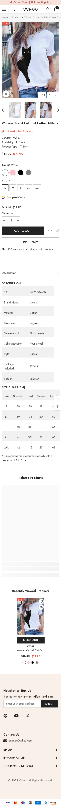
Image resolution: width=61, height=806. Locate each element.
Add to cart (23, 231)
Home (5, 17)
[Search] (13, 9)
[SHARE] (56, 231)
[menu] (4, 9)
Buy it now (31, 242)
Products (16, 17)
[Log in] (47, 9)
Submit (49, 704)
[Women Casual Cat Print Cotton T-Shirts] (31, 616)
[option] (30, 60)
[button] (50, 95)
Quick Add (30, 640)
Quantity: (7, 213)
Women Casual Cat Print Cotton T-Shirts (31, 650)
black (32, 662)
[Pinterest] (5, 716)
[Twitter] (27, 716)
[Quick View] (41, 607)
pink (28, 662)
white (24, 662)
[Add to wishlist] (50, 231)
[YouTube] (16, 716)
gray (37, 662)
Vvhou (16, 138)
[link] (30, 569)
